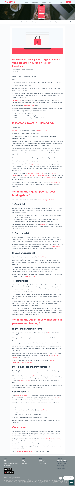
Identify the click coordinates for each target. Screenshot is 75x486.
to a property (35, 371)
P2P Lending (53, 22)
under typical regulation (34, 164)
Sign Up (68, 2)
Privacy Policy (42, 460)
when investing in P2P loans (46, 200)
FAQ (55, 2)
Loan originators (7, 465)
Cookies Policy (42, 461)
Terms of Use (42, 463)
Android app (24, 461)
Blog (50, 2)
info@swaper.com (61, 460)
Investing (45, 22)
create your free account (24, 451)
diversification (43, 410)
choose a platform (56, 182)
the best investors (29, 105)
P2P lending (15, 130)
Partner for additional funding (11, 463)
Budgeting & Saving (36, 22)
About (26, 2)
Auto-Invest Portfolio (55, 398)
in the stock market (41, 130)
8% (48, 333)
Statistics (44, 2)
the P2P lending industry (53, 439)
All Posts (6, 22)
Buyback (42, 224)
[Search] (70, 22)
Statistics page (50, 177)
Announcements (14, 22)
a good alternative (29, 376)
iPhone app (24, 463)
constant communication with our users (35, 175)
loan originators (42, 257)
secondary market (24, 380)
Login (61, 2)
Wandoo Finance (30, 276)
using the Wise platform (53, 246)
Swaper (31, 69)
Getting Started (34, 2)
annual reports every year (35, 173)
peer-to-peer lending (21, 395)
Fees (23, 460)
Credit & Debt (25, 22)
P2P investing (17, 100)
